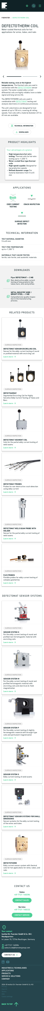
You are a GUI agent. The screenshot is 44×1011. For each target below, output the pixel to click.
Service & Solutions (11, 976)
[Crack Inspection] (32, 200)
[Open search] (34, 6)
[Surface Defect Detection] (22, 217)
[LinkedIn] (3, 962)
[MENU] (39, 6)
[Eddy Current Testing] (13, 200)
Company (6, 979)
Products (6, 973)
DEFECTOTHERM (24, 88)
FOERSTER (6, 18)
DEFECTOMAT (21, 102)
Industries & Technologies (14, 968)
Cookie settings (7, 997)
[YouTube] (7, 962)
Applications (8, 970)
